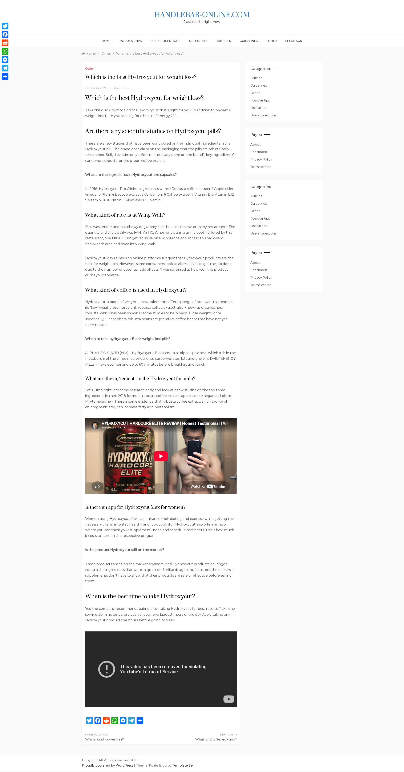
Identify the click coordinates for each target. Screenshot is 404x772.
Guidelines (249, 40)
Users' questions (263, 115)
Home (106, 40)
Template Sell (183, 765)
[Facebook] (5, 34)
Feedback (293, 40)
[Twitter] (5, 26)
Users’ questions (165, 40)
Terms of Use (260, 167)
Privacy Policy (261, 159)
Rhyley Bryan (121, 88)
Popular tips (131, 40)
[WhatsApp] (5, 51)
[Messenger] (5, 59)
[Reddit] (5, 43)
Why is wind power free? (104, 739)
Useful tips (199, 40)
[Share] (5, 76)
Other (271, 40)
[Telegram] (5, 68)
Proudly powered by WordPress (108, 765)
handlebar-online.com (202, 15)
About (255, 144)
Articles (224, 40)
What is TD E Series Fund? (216, 739)
